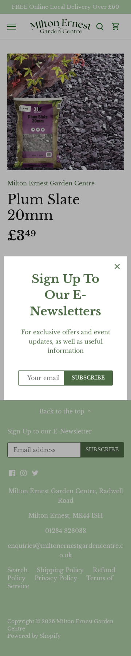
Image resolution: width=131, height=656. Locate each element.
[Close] (117, 266)
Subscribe (88, 377)
